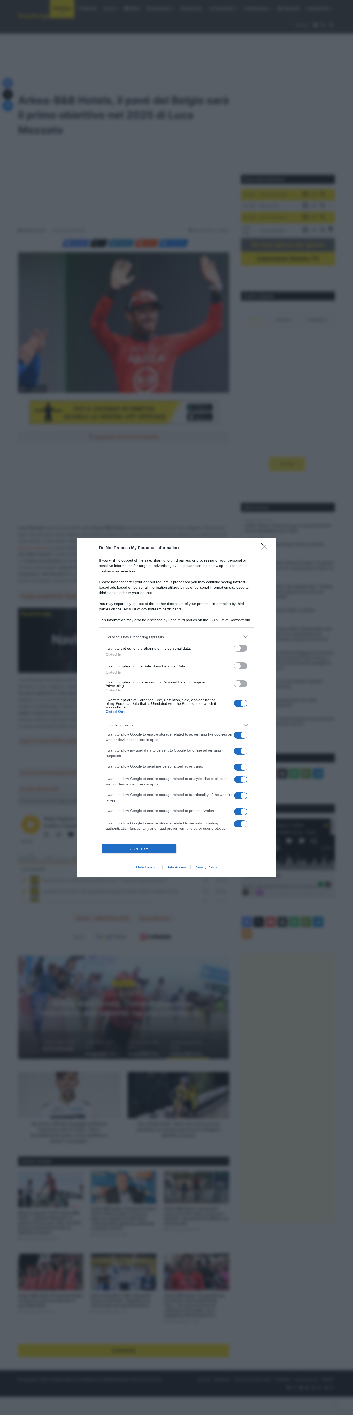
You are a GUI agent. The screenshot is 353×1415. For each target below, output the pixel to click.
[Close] (266, 548)
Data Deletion (147, 867)
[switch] (240, 648)
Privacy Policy (206, 867)
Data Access (176, 867)
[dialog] (176, 707)
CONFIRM (139, 849)
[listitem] (176, 636)
